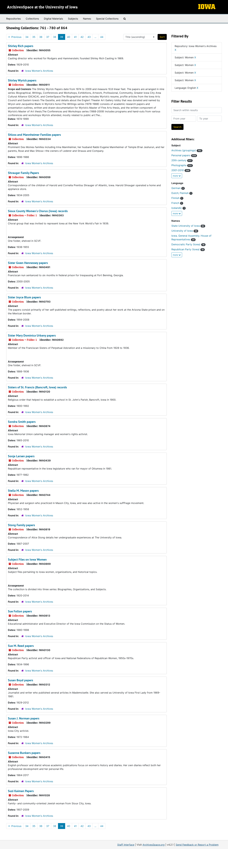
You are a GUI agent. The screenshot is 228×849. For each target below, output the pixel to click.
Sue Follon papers (20, 611)
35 (33, 36)
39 (61, 36)
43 (89, 36)
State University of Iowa (187, 225)
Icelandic (178, 207)
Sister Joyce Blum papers (24, 297)
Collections (32, 18)
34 (26, 36)
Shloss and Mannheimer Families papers (34, 135)
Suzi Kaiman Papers (21, 791)
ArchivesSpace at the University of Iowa (42, 7)
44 (101, 36)
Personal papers (183, 155)
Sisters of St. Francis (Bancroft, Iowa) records (37, 387)
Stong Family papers (21, 525)
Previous (14, 36)
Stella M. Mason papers (23, 491)
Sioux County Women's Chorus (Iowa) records (38, 211)
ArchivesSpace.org (154, 844)
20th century (181, 160)
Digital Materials (53, 18)
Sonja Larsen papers (21, 456)
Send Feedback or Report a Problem (197, 844)
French (176, 202)
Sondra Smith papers (22, 422)
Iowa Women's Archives (39, 70)
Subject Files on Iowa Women (27, 559)
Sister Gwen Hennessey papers (28, 263)
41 (75, 36)
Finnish (176, 198)
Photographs (181, 165)
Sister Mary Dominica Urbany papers (32, 335)
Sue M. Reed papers (21, 646)
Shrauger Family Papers (23, 173)
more (176, 175)
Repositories (13, 18)
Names (87, 18)
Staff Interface (125, 844)
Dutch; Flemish (181, 193)
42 (82, 36)
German (177, 188)
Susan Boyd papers (20, 680)
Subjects (73, 18)
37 (47, 36)
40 (68, 36)
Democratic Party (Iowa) (187, 244)
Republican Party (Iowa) (187, 249)
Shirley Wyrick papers (22, 80)
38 (54, 36)
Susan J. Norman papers (23, 718)
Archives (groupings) (186, 150)
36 (40, 36)
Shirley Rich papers (20, 46)
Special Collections (107, 18)
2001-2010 (180, 170)
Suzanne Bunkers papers (24, 753)
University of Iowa (184, 230)
